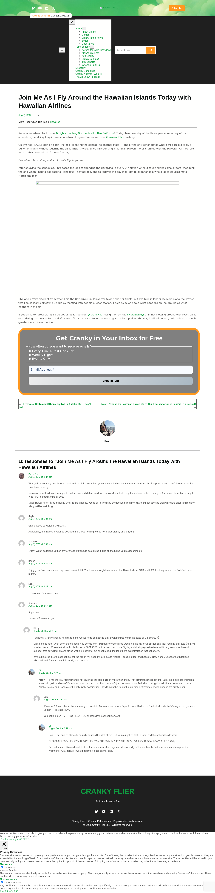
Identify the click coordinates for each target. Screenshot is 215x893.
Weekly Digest (42, 355)
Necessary (10, 867)
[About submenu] (84, 28)
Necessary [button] (6, 864)
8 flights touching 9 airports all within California (85, 133)
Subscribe (177, 8)
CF (40, 670)
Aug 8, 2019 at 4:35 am (45, 631)
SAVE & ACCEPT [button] (9, 891)
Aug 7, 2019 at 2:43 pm (40, 586)
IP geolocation (120, 821)
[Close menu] (72, 22)
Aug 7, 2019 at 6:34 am (40, 519)
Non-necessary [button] (8, 879)
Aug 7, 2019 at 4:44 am (40, 476)
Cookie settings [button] (9, 839)
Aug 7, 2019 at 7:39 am (40, 544)
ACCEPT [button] (24, 839)
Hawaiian (55, 121)
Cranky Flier (107, 791)
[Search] (150, 50)
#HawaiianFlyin (115, 137)
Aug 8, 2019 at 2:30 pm (55, 699)
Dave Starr (34, 474)
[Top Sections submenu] (92, 47)
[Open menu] (62, 50)
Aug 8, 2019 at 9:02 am (50, 673)
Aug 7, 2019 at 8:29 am (40, 563)
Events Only (40, 359)
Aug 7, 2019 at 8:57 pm (40, 605)
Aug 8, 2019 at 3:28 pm (60, 728)
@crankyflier (96, 314)
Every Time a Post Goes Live (53, 351)
